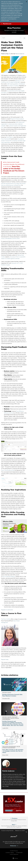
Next (14, 826)
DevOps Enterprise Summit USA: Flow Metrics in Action (12, 694)
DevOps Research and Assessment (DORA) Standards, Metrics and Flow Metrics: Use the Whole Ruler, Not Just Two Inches (12, 721)
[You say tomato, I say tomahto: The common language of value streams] (14, 738)
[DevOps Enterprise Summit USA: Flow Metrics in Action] (14, 684)
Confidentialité (19, 852)
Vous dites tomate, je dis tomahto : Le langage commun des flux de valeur (12, 749)
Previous (14, 820)
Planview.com (7, 23)
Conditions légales (10, 852)
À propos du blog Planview (7, 830)
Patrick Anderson (19, 54)
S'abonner (14, 845)
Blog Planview (14, 28)
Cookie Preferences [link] (14, 854)
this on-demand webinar (8, 576)
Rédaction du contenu (20, 830)
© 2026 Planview (14, 850)
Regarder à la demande (7, 610)
